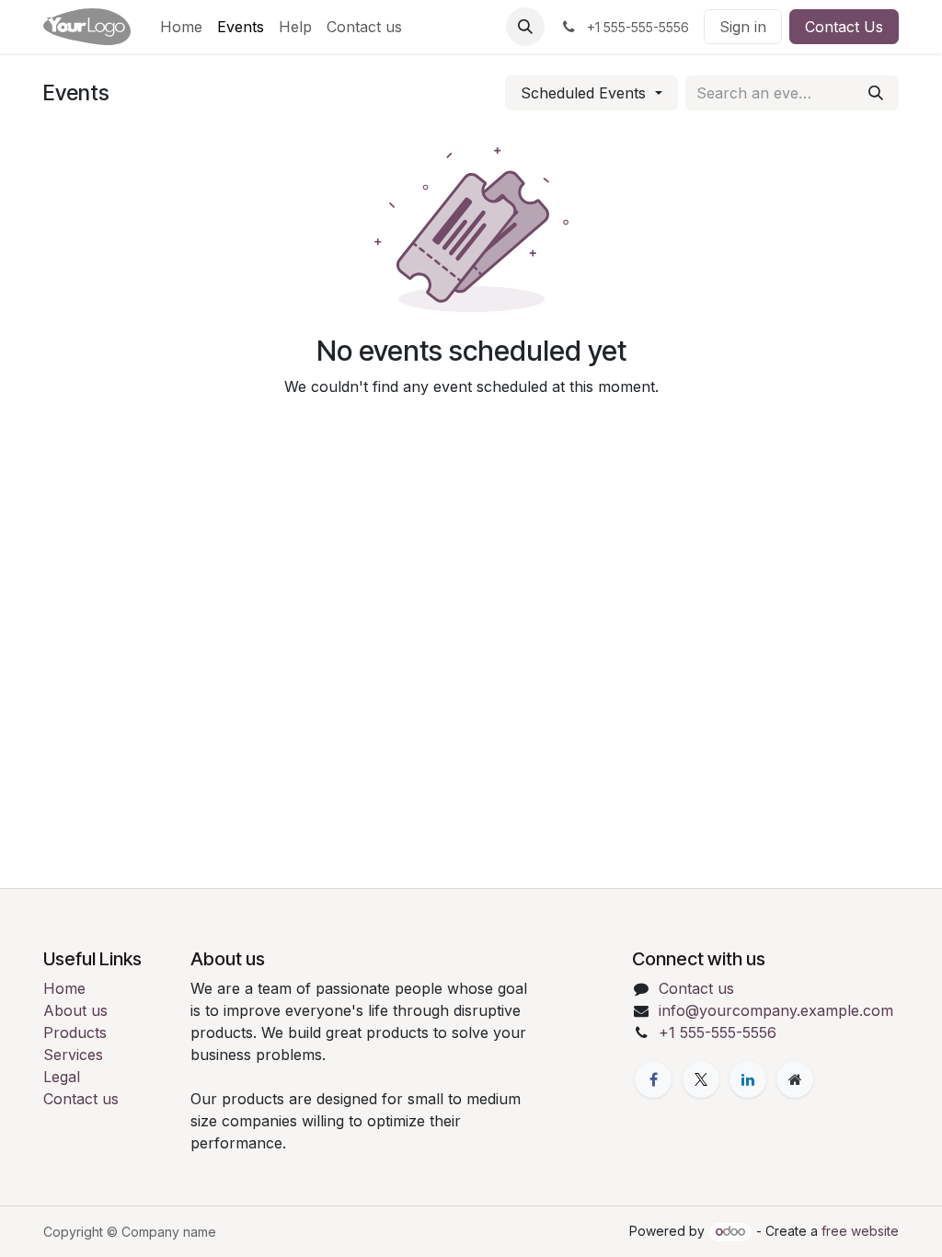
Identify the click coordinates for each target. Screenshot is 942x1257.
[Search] (876, 92)
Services (73, 1054)
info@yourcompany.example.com (776, 1010)
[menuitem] (181, 26)
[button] (525, 26)
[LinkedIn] (747, 1079)
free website (860, 1231)
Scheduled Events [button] (585, 93)
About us (75, 1010)
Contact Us (844, 26)
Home (64, 988)
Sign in (742, 26)
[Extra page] (794, 1079)
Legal (61, 1076)
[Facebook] (653, 1079)
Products (75, 1032)
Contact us (81, 1099)
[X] (701, 1079)
